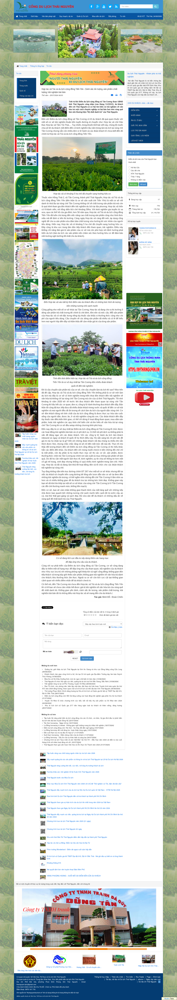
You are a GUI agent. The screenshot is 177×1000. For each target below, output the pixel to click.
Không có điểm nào (138, 179)
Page (149, 977)
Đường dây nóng (145, 242)
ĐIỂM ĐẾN (135, 110)
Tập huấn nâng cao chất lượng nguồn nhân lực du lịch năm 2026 (71, 753)
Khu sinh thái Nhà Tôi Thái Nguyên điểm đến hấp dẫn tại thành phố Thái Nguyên (77, 837)
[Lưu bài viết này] (121, 95)
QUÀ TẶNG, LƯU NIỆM (140, 135)
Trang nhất (23, 16)
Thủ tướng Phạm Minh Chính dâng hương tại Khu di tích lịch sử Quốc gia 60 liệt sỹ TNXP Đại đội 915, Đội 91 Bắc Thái (82, 692)
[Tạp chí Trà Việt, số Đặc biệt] (26, 415)
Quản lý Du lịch (82, 16)
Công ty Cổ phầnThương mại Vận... (29, 967)
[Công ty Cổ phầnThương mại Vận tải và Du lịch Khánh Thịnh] (29, 960)
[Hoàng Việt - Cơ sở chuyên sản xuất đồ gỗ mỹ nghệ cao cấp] (59, 960)
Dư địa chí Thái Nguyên (147, 981)
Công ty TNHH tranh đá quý (98, 949)
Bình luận (156, 977)
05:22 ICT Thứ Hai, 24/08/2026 (149, 16)
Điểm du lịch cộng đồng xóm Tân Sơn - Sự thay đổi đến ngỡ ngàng (69, 728)
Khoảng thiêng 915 (54, 863)
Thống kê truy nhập (101, 977)
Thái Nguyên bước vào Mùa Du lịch (60, 777)
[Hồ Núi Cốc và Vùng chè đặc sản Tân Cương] (26, 395)
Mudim (166, 998)
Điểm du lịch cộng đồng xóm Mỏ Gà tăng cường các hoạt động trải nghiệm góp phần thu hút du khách (83, 696)
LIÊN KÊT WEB (137, 140)
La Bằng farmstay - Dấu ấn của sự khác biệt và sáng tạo (65, 737)
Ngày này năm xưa (153, 979)
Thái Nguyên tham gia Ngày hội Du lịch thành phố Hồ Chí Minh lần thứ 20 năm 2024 (78, 808)
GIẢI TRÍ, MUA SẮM (139, 125)
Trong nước (23, 85)
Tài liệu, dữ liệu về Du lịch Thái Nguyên (120, 979)
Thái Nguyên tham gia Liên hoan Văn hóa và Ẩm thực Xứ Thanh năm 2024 (72, 744)
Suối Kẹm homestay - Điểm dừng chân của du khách (64, 735)
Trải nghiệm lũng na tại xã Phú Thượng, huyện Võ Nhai (65, 683)
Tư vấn (122, 16)
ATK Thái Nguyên (137, 173)
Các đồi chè (135, 170)
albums (140, 979)
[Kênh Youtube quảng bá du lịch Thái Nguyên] (144, 398)
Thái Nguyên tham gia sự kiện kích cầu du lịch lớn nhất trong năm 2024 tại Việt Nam (78, 802)
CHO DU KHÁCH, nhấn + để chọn (140, 103)
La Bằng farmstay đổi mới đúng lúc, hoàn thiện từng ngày (65, 730)
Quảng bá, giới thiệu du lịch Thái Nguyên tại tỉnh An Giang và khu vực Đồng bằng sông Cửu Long (83, 669)
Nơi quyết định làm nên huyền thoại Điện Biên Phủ (66, 869)
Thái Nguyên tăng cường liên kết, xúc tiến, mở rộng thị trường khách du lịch (75, 765)
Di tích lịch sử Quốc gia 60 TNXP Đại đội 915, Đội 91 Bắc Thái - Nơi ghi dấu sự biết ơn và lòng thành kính (85, 857)
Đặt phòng (112, 16)
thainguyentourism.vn (147, 228)
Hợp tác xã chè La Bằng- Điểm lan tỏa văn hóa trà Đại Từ (68, 843)
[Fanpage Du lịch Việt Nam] (26, 358)
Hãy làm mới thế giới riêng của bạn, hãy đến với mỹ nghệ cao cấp (78, 949)
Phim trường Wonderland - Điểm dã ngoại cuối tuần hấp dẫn (69, 849)
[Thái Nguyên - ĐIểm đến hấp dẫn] (26, 149)
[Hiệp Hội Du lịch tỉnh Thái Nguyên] (118, 959)
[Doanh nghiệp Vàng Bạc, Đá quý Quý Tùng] (148, 961)
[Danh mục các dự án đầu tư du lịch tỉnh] (26, 213)
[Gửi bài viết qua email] (112, 95)
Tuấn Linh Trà (88, 965)
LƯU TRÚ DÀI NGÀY (139, 130)
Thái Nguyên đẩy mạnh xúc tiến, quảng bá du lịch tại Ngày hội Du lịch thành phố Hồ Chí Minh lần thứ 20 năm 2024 (85, 815)
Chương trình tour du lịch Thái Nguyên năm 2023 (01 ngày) (69, 821)
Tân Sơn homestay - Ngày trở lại (56, 723)
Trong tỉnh (23, 80)
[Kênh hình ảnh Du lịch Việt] (26, 315)
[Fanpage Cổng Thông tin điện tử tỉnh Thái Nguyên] (144, 337)
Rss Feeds (140, 977)
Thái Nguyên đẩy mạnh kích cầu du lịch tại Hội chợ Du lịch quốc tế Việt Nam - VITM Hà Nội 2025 (83, 790)
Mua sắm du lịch (98, 16)
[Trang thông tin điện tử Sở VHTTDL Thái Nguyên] (26, 373)
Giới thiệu (34, 16)
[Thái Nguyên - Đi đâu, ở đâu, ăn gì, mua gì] (26, 115)
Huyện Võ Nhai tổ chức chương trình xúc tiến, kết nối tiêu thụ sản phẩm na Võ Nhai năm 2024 (83, 700)
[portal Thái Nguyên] (26, 389)
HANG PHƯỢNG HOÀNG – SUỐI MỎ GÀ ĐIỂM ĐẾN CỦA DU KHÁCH (74, 876)
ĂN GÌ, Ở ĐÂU (136, 120)
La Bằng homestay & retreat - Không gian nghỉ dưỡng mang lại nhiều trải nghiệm (74, 725)
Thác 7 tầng (135, 176)
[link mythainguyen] (144, 367)
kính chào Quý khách (59, 949)
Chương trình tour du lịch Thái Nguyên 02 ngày (64, 829)
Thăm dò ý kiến (117, 977)
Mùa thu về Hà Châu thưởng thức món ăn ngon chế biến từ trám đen (70, 679)
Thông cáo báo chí (26, 95)
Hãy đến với (117, 949)
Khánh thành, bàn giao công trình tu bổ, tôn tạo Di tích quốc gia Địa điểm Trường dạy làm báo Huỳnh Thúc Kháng (82, 675)
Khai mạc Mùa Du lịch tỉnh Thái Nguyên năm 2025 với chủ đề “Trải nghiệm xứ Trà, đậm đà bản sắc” (84, 784)
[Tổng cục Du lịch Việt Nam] (26, 331)
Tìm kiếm (129, 977)
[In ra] (116, 95)
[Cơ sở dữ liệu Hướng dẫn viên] (26, 300)
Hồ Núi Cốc (135, 167)
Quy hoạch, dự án (66, 16)
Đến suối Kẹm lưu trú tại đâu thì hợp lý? (59, 732)
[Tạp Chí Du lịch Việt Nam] (26, 342)
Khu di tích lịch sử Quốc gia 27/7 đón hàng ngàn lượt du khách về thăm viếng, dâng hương (83, 705)
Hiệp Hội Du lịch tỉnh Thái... (118, 966)
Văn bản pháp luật (48, 16)
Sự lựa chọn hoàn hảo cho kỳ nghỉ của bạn (40, 949)
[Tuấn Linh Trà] (88, 958)
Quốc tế (22, 90)
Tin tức (19, 73)
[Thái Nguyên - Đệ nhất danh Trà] (26, 189)
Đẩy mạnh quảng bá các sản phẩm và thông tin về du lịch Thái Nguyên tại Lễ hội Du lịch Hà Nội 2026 (85, 759)
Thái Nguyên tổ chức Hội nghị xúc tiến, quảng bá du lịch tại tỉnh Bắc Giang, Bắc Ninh (76, 681)
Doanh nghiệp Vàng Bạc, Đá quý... (148, 971)
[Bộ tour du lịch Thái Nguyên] (26, 286)
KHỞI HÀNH (135, 115)
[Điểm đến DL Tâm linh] (26, 231)
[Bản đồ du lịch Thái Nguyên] (26, 259)
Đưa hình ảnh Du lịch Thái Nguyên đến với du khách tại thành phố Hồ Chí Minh (76, 796)
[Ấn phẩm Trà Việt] (26, 382)
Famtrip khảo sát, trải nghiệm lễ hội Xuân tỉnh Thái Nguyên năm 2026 (73, 772)
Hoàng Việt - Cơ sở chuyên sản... (58, 967)
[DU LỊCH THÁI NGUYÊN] (144, 310)
